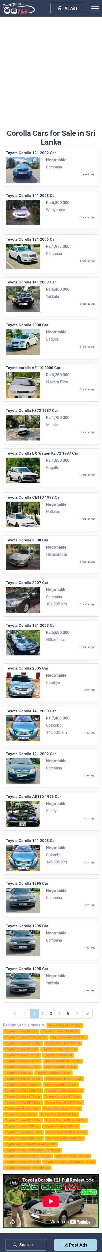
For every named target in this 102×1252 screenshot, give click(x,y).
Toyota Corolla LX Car (20, 1114)
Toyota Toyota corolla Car (64, 1138)
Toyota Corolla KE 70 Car (62, 1096)
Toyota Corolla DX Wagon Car (26, 1037)
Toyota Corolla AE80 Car (22, 1061)
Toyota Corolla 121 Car (21, 1049)
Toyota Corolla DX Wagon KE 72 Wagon (32, 1150)
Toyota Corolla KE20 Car (22, 1126)
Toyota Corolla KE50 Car (68, 1037)
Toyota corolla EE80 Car (72, 1156)
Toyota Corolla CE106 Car (23, 1090)
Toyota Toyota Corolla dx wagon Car (30, 1144)
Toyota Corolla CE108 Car (59, 1114)
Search (26, 1244)
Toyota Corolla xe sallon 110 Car (28, 1156)
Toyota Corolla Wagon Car (23, 1132)
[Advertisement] (51, 75)
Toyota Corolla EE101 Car (23, 1078)
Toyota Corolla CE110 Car (60, 1031)
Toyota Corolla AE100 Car (64, 1090)
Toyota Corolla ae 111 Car (62, 1108)
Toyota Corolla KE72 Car (22, 1055)
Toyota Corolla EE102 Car (23, 1043)
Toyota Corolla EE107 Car (23, 1120)
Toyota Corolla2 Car (58, 1055)
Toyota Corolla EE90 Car (22, 1161)
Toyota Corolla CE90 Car (63, 1043)
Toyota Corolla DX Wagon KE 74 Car (69, 1161)
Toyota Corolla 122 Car (60, 1084)
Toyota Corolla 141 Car (21, 1031)
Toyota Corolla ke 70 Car (22, 1096)
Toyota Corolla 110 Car (65, 1025)
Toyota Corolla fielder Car (23, 1138)
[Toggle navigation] (95, 8)
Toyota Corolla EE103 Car (23, 1102)
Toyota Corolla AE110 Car (64, 1078)
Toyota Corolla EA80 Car (22, 1084)
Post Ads (77, 1245)
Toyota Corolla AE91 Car (22, 1067)
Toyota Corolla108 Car (60, 1067)
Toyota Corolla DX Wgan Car (66, 1132)
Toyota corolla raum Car (22, 1108)
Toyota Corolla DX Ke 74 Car (66, 1120)
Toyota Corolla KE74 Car (53, 1072)
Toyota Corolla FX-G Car (59, 1049)
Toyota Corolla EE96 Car (61, 1126)
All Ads (71, 8)
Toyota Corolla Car (18, 1072)
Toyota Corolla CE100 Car (62, 1061)
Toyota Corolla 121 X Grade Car (27, 1167)
